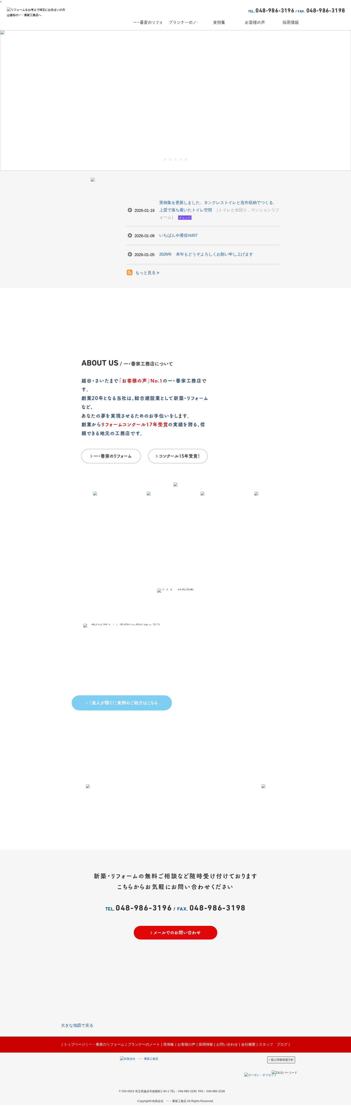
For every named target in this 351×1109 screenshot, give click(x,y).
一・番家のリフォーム (106, 1044)
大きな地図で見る (77, 1025)
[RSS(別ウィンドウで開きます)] (130, 273)
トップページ (74, 1044)
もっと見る (146, 272)
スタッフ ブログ (273, 1044)
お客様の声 (186, 1044)
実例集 (168, 1044)
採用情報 (206, 1044)
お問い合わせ (227, 1044)
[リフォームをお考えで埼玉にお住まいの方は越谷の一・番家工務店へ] (37, 15)
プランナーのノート (144, 1044)
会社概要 (248, 1044)
